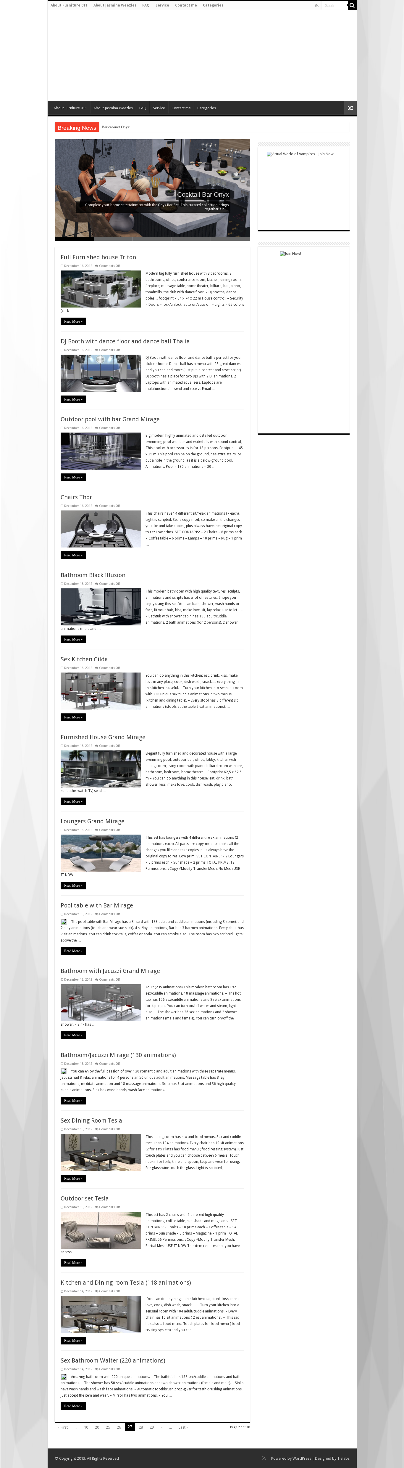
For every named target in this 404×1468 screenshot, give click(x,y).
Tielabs (343, 1458)
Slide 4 (191, 239)
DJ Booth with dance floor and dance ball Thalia (125, 341)
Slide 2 (113, 239)
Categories (213, 5)
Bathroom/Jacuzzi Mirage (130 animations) (118, 1055)
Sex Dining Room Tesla (91, 1120)
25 (108, 1427)
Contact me (186, 5)
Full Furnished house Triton (98, 257)
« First (63, 1427)
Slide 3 (152, 239)
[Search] (352, 5)
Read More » (73, 321)
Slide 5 (230, 239)
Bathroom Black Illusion (93, 575)
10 (86, 1427)
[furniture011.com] (90, 56)
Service (162, 5)
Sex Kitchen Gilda (84, 659)
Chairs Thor (76, 497)
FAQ (146, 5)
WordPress (302, 1458)
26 (119, 1427)
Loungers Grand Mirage (93, 821)
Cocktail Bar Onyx (203, 194)
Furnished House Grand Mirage (103, 737)
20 (97, 1427)
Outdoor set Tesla (85, 1198)
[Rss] (317, 5)
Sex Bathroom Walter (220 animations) (113, 1360)
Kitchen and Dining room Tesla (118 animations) (126, 1282)
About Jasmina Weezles (114, 5)
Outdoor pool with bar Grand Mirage (110, 419)
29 (152, 1427)
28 (141, 1427)
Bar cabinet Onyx (116, 127)
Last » (183, 1427)
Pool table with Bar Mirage (97, 905)
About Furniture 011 (69, 5)
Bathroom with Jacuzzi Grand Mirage (110, 970)
